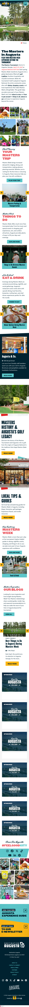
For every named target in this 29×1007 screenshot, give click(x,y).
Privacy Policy (14, 972)
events (21, 85)
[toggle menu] (25, 4)
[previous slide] (1, 192)
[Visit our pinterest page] (19, 855)
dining (10, 85)
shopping (16, 85)
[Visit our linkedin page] (15, 855)
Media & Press (14, 967)
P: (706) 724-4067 (14, 957)
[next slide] (27, 631)
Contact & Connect (14, 965)
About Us (14, 962)
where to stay (16, 94)
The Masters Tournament (9, 65)
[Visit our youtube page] (9, 855)
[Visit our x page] (17, 851)
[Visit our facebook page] (12, 851)
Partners (14, 970)
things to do (16, 97)
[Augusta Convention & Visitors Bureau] (5, 4)
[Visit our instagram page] (7, 851)
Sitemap (14, 974)
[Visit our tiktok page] (21, 851)
